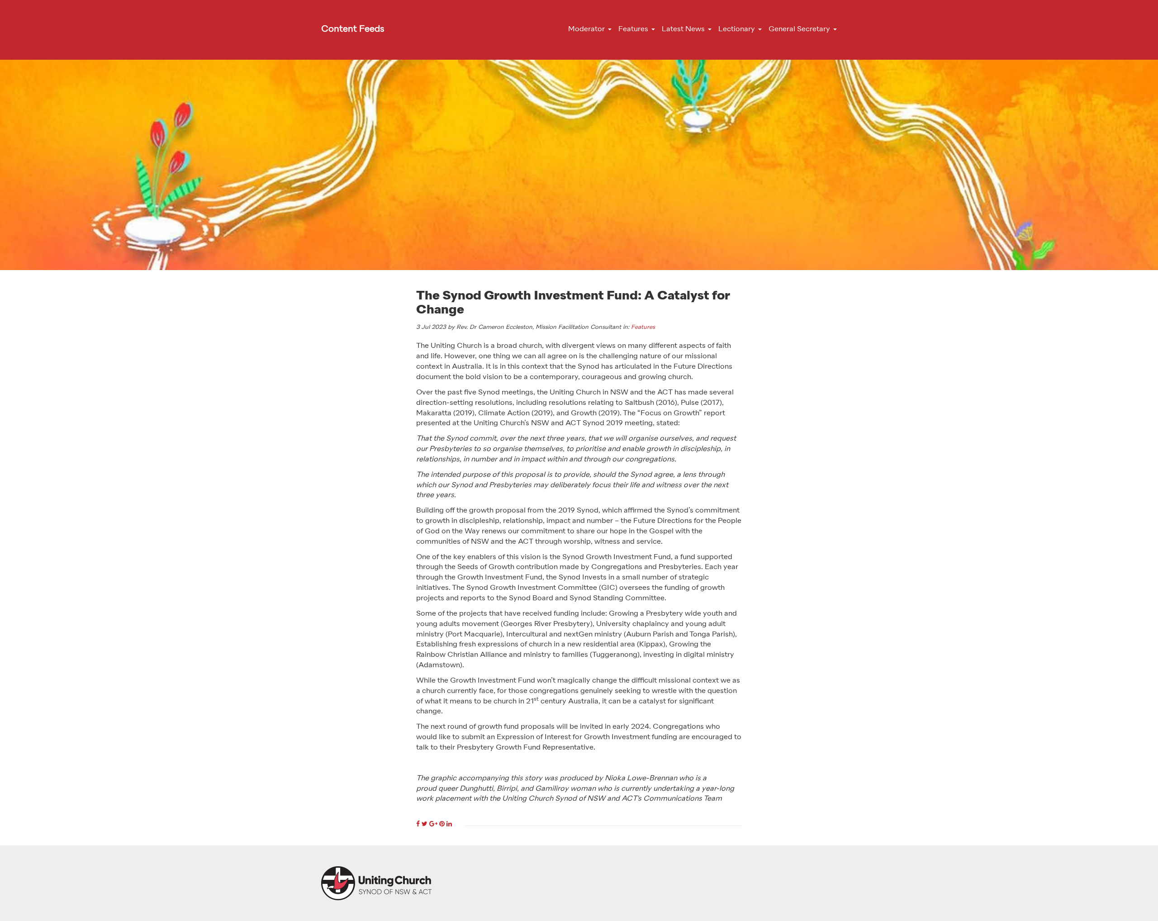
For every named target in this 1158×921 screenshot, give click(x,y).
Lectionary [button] (736, 29)
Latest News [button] (683, 29)
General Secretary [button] (799, 29)
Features (643, 327)
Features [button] (633, 29)
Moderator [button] (586, 29)
